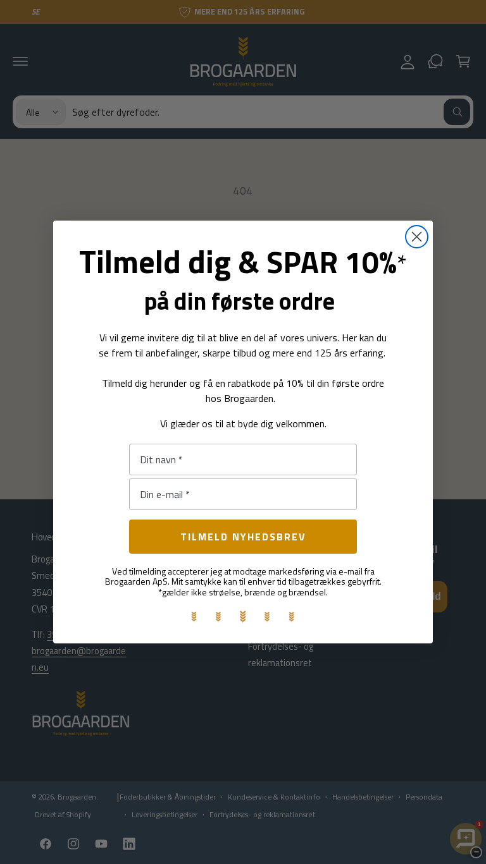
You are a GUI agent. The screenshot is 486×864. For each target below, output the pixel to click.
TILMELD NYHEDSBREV (243, 536)
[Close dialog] (417, 237)
